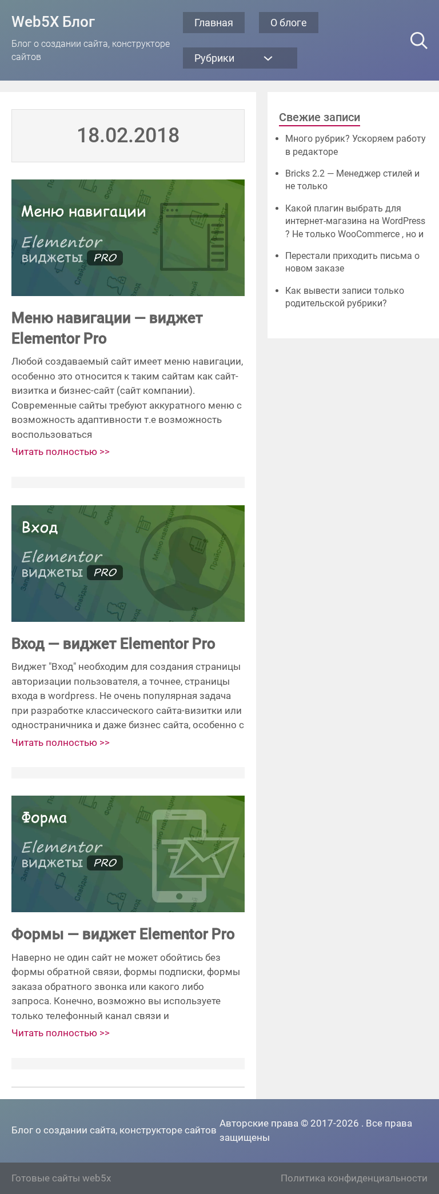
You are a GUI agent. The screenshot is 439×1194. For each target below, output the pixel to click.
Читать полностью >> (60, 451)
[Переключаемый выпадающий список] (268, 58)
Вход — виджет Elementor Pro (113, 643)
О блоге (288, 23)
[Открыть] (419, 40)
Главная (213, 23)
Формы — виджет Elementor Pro (123, 934)
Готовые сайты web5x (61, 1178)
